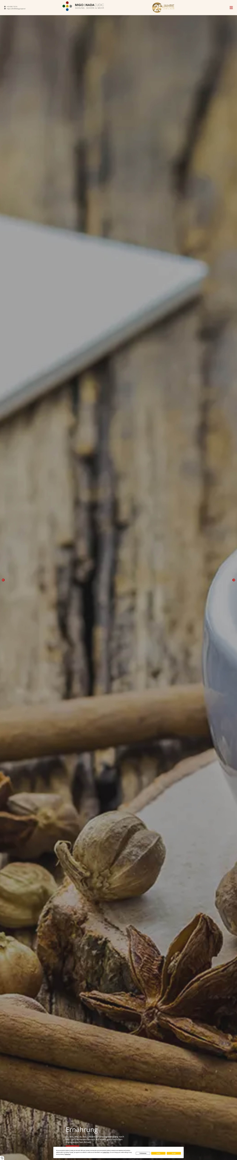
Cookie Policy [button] (106, 1152)
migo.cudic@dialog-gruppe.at (16, 9)
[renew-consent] (2, 1158)
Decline (158, 1153)
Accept (174, 1153)
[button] (205, 7)
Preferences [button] (67, 1154)
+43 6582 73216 (12, 6)
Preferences (143, 1153)
